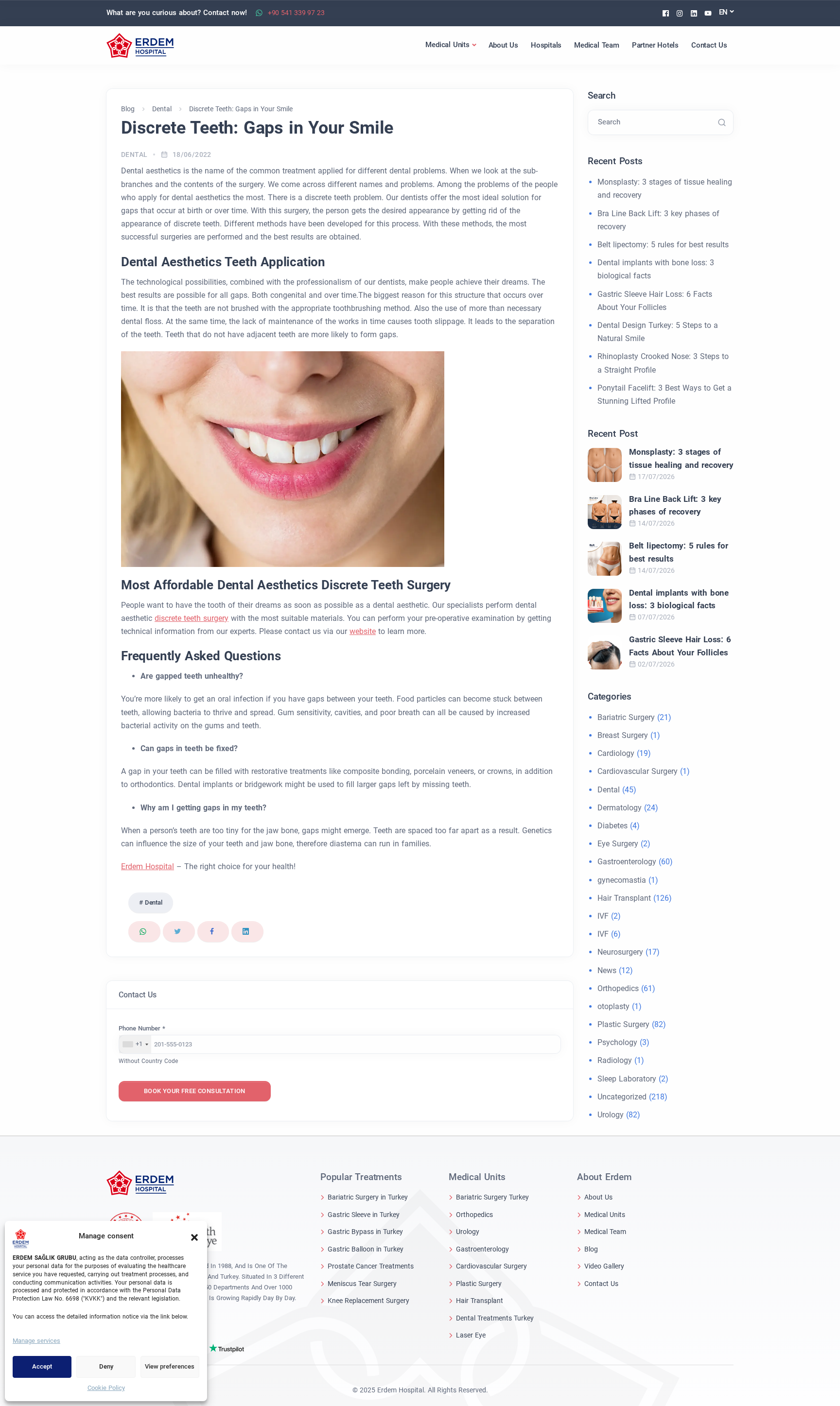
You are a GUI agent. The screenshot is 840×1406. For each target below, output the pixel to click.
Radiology (614, 1060)
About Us (598, 1197)
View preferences (169, 1366)
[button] (194, 1236)
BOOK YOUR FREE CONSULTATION (194, 1091)
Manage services (36, 1340)
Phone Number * (142, 1028)
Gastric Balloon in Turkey (365, 1249)
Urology (610, 1114)
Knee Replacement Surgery (368, 1300)
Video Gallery (604, 1266)
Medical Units (604, 1214)
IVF (603, 916)
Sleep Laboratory (626, 1078)
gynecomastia (621, 880)
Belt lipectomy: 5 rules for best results (663, 244)
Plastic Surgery (623, 1024)
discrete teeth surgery (191, 618)
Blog (591, 1249)
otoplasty (613, 1006)
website (363, 631)
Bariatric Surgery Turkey (492, 1197)
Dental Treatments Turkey (495, 1318)
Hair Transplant (624, 898)
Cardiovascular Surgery (637, 771)
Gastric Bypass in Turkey (365, 1231)
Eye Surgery (617, 843)
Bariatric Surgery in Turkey (368, 1197)
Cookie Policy (106, 1387)
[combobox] (135, 1044)
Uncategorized (622, 1096)
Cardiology (615, 753)
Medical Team (605, 1231)
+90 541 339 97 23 (296, 13)
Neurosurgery (620, 952)
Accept (42, 1366)
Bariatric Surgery (626, 717)
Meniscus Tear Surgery (362, 1283)
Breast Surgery (622, 735)
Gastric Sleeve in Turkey (364, 1214)
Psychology (617, 1042)
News (606, 970)
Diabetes (612, 825)
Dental (134, 154)
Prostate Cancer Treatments (371, 1266)
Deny (106, 1366)
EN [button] (723, 12)
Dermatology (619, 807)
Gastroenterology (626, 861)
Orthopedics (618, 988)
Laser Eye (471, 1335)
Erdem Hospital (147, 866)
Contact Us (601, 1283)
